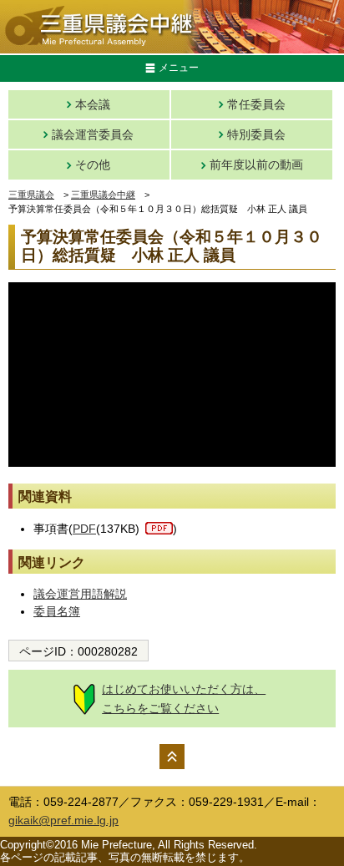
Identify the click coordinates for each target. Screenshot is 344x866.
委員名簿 (56, 611)
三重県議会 (31, 195)
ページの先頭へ (172, 756)
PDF (84, 528)
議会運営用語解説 (80, 593)
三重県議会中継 (103, 195)
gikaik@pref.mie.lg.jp (63, 820)
